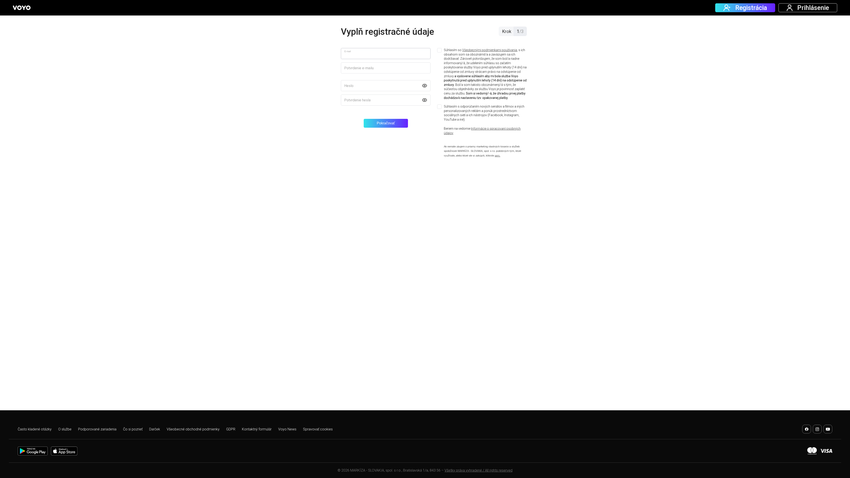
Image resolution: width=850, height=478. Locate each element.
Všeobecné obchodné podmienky (193, 429)
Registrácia (751, 8)
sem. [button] (497, 155)
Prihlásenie (813, 8)
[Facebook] (806, 429)
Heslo (349, 86)
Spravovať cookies (318, 429)
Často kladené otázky (35, 429)
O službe (64, 429)
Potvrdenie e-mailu (359, 68)
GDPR (230, 429)
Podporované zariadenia (97, 429)
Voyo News (287, 429)
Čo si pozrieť (133, 429)
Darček (154, 429)
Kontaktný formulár (257, 429)
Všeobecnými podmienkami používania (489, 50)
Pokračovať (386, 123)
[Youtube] (827, 429)
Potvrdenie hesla (357, 100)
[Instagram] (817, 429)
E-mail (347, 51)
